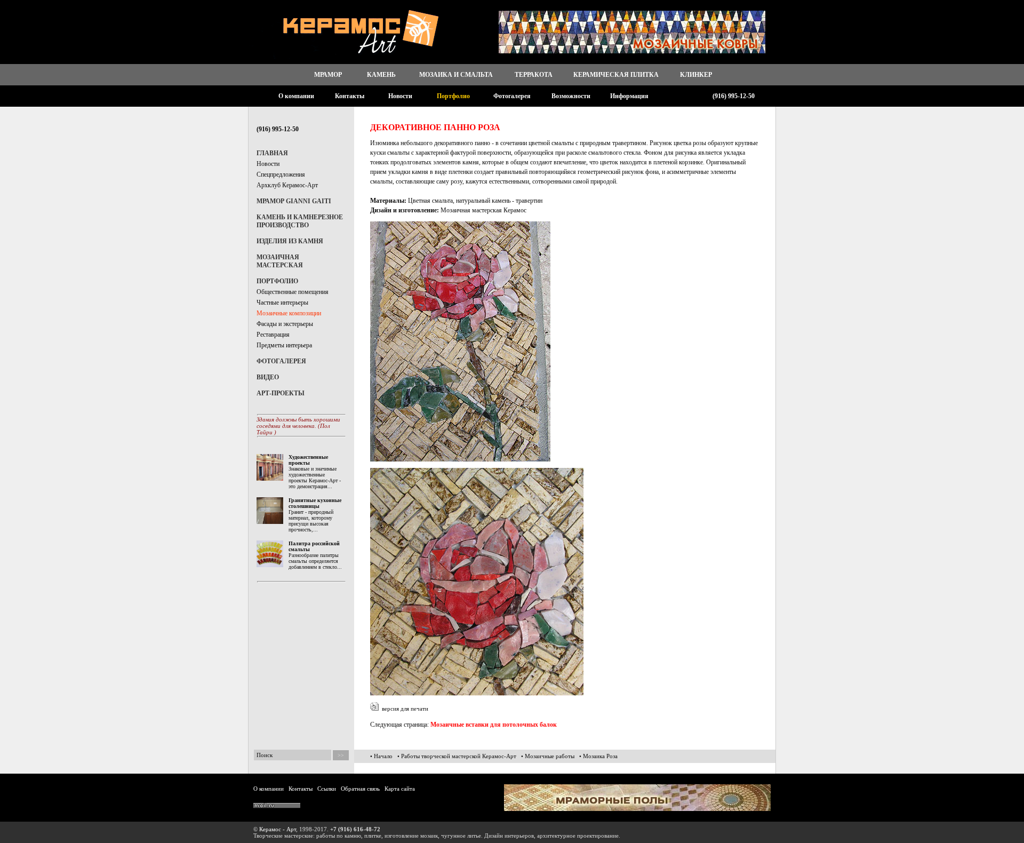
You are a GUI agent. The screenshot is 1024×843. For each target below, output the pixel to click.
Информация (629, 96)
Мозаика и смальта (456, 74)
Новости (400, 96)
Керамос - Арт (277, 829)
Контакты (349, 96)
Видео (268, 377)
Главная (272, 153)
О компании (296, 96)
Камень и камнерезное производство (300, 221)
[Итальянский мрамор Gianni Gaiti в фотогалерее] (637, 809)
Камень (381, 74)
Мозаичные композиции (289, 313)
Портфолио (453, 96)
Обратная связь (360, 788)
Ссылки (326, 788)
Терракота (534, 74)
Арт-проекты (281, 393)
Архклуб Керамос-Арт (287, 185)
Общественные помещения (293, 292)
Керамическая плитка (616, 74)
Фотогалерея (512, 96)
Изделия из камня (290, 241)
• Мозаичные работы (547, 756)
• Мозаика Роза (598, 756)
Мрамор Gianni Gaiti (294, 201)
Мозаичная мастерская (280, 261)
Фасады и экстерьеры (285, 324)
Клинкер (696, 74)
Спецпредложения (281, 174)
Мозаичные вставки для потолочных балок (493, 724)
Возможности (570, 96)
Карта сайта (400, 788)
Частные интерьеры (282, 302)
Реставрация (273, 334)
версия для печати (403, 708)
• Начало (381, 756)
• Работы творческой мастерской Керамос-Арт (456, 756)
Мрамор (328, 74)
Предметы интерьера (284, 345)
